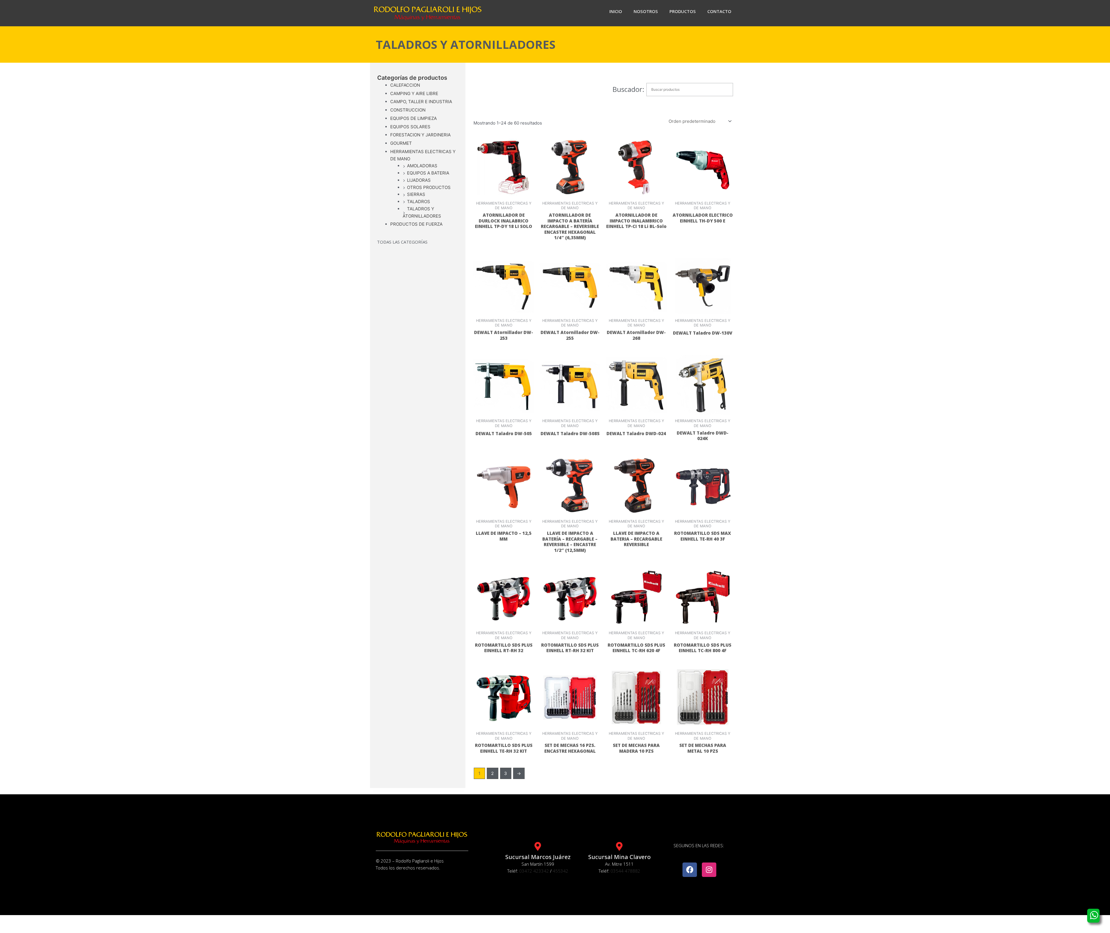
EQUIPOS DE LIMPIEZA (413, 118)
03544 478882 (625, 871)
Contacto (719, 11)
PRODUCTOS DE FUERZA (416, 224)
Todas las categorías (402, 242)
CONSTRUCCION (408, 110)
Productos (682, 11)
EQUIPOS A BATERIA (428, 173)
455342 (560, 871)
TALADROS (418, 201)
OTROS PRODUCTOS (429, 187)
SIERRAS (416, 194)
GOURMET (401, 143)
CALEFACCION (405, 85)
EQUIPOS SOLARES (410, 126)
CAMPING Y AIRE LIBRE (414, 93)
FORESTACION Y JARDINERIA (420, 135)
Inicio (615, 11)
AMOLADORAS (422, 165)
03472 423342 (534, 871)
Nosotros (646, 11)
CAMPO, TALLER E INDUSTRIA (421, 101)
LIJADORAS (419, 180)
